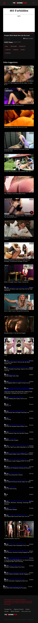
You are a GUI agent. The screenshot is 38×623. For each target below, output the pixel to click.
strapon (8, 53)
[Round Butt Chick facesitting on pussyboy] (13, 586)
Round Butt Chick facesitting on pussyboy (15, 588)
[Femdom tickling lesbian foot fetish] (12, 565)
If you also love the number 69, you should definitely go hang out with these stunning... (19, 560)
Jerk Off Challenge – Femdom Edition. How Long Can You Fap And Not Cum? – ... (18, 216)
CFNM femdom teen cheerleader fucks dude (16, 545)
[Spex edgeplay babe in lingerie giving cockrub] (15, 381)
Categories (8, 609)
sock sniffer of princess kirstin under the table (17, 481)
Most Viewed (15, 611)
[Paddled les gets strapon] (10, 438)
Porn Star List (26, 611)
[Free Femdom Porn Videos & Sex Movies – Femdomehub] (11, 616)
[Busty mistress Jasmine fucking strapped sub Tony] (16, 550)
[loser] (19, 353)
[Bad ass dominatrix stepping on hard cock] (14, 579)
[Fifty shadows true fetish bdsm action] (19, 192)
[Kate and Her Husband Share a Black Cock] (14, 424)
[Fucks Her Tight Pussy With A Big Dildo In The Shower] (17, 445)
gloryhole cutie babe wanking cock (14, 105)
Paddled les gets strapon (11, 440)
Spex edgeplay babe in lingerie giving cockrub (17, 383)
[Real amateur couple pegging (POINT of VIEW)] (15, 459)
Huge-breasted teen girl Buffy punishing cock (16, 412)
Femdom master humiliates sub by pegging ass (17, 574)
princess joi (7, 405)
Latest (6, 611)
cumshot (8, 49)
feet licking (7, 419)
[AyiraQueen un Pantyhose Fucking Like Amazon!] (16, 466)
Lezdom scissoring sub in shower (13, 475)
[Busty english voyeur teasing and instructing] (19, 309)
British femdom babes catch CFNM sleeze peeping (18, 454)
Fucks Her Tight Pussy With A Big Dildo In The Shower (19, 447)
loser (5, 355)
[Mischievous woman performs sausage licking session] (19, 236)
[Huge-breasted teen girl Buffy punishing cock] (15, 410)
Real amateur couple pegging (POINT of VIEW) (17, 461)
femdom (15, 49)
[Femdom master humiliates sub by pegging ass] (15, 572)
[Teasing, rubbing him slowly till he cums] (13, 396)
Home (28, 609)
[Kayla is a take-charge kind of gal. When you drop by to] (19, 81)
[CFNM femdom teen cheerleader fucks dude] (15, 543)
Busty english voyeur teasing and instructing (16, 311)
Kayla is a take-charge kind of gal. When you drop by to (18, 83)
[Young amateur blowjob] (10, 507)
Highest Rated (18, 609)
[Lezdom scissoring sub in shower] (12, 473)
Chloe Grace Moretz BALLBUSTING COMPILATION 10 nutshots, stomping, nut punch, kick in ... (18, 392)
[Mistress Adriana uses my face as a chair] (19, 125)
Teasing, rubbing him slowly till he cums (15, 398)
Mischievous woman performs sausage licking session (17, 238)
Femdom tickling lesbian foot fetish (14, 567)
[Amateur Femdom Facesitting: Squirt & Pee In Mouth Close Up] (19, 367)
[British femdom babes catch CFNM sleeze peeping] (16, 452)
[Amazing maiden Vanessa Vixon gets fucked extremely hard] (19, 148)
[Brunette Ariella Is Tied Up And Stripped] (19, 331)
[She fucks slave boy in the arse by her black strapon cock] (18, 360)
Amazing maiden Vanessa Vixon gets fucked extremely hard (16, 150)
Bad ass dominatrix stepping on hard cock (16, 581)
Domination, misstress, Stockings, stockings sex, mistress (17, 503)
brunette (22, 46)
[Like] (8, 39)
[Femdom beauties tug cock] (19, 537)
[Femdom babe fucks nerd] (10, 374)
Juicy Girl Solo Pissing (10, 488)
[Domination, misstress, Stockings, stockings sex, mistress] (18, 500)
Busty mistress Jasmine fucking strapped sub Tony (18, 552)
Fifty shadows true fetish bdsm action (15, 193)
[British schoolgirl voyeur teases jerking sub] (19, 280)
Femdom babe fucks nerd (11, 376)
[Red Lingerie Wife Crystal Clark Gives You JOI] (15, 514)
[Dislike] (5, 39)
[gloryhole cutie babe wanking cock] (19, 103)
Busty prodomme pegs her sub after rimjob (16, 433)
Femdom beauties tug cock (12, 538)
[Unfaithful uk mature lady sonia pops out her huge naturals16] (18, 287)
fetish (23, 49)
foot (5, 495)
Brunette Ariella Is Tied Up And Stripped (14, 333)
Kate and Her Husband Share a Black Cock (15, 426)
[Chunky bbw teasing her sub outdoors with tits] (19, 170)
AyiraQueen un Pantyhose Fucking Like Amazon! (17, 468)
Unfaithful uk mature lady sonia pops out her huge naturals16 (18, 289)
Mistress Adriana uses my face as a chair (15, 127)
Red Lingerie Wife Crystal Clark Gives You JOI (16, 516)
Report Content (29, 38)
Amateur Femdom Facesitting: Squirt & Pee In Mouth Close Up (18, 369)
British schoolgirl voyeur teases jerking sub (16, 282)
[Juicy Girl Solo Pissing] (10, 486)
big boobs (14, 46)
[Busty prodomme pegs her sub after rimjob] (14, 431)
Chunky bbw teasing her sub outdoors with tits (17, 171)
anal (6, 46)
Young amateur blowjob (10, 509)
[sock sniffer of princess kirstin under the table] (15, 480)
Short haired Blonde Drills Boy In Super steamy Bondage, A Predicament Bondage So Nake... (17, 260)
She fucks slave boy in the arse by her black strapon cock (17, 362)
